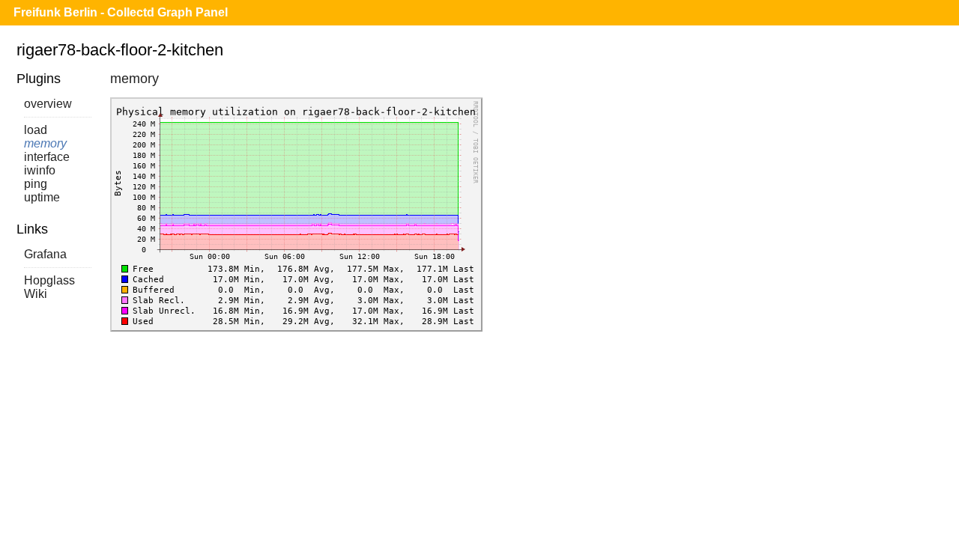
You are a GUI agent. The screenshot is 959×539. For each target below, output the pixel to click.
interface (47, 156)
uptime (42, 197)
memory (45, 143)
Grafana (45, 254)
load (35, 130)
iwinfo (39, 170)
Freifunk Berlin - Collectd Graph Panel (120, 12)
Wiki (35, 293)
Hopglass (49, 280)
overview (48, 103)
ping (35, 183)
